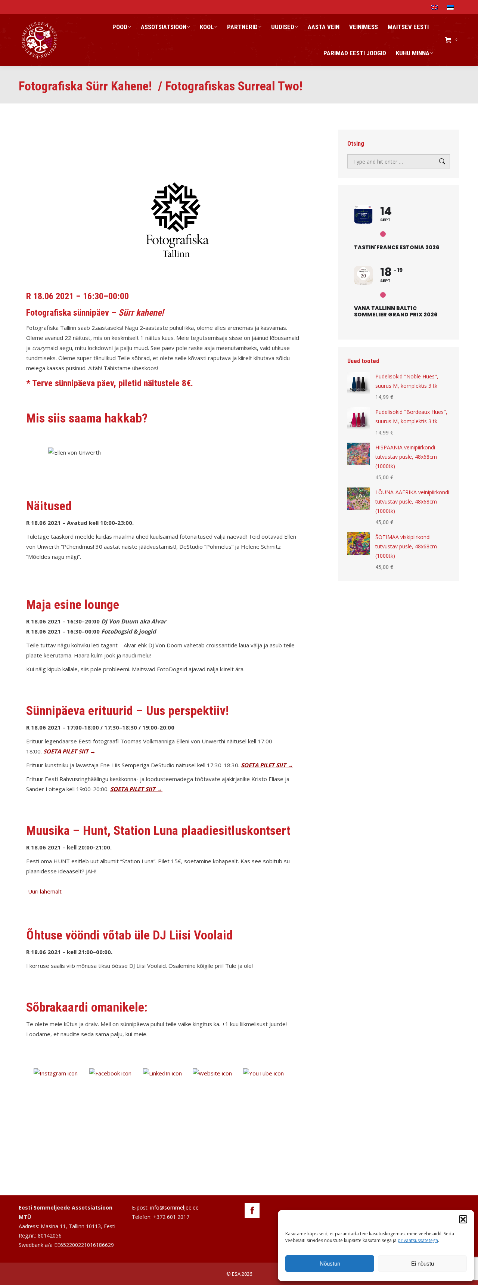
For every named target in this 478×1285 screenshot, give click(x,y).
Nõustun (330, 1263)
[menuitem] (435, 7)
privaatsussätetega (418, 1240)
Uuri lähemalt (45, 891)
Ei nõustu (422, 1263)
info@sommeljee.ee (174, 1207)
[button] (463, 1219)
